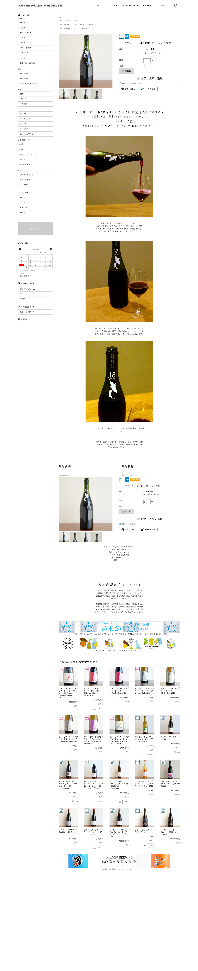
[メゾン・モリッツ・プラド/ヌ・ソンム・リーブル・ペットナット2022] (144, 769)
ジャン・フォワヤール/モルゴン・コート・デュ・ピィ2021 (93, 832)
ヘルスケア (24, 185)
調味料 (22, 159)
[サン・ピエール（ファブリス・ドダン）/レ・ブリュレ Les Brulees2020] (68, 724)
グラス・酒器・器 (26, 175)
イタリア (23, 104)
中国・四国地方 (26, 48)
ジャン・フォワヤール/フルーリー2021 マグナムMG (169, 832)
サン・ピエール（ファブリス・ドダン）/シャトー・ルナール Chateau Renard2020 (93, 740)
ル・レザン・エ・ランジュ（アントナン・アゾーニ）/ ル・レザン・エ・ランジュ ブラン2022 (93, 784)
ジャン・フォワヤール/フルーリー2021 (144, 831)
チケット (23, 197)
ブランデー (24, 192)
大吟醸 (22, 299)
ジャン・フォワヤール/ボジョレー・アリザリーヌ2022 (170, 783)
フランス (23, 99)
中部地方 (23, 43)
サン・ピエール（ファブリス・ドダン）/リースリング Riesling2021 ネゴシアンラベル (119, 740)
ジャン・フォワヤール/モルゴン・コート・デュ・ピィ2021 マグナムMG (119, 833)
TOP (60, 17)
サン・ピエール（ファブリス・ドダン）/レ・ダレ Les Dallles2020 (144, 690)
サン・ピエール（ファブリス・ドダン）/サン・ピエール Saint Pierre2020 (93, 691)
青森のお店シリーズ (27, 164)
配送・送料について (27, 312)
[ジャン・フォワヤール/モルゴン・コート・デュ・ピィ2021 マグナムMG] (119, 817)
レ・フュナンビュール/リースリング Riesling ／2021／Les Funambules (119, 784)
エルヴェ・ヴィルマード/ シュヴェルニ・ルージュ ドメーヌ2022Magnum (68, 784)
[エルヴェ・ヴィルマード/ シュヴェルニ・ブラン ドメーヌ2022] (144, 724)
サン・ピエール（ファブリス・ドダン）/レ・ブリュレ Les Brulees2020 (68, 739)
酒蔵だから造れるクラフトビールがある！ (119, 869)
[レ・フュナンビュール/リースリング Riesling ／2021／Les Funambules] (119, 769)
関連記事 (22, 319)
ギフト (22, 202)
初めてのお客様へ (27, 306)
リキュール (24, 53)
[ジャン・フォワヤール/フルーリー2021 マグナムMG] (170, 817)
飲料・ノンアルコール (28, 154)
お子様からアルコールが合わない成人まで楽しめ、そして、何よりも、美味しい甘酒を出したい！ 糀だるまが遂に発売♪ (119, 634)
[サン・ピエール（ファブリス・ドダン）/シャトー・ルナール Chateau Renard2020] (93, 724)
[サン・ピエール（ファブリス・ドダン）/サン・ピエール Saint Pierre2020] (93, 676)
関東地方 (23, 28)
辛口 (21, 294)
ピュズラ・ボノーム (27, 289)
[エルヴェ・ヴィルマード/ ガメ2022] (170, 724)
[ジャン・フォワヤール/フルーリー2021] (144, 817)
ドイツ (22, 109)
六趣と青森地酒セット (28, 83)
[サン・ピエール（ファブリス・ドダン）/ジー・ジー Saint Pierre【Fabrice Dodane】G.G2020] (68, 676)
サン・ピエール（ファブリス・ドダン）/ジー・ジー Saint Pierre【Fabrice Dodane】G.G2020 (68, 693)
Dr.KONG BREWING (27, 63)
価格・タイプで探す (65, 24)
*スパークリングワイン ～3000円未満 (83, 24)
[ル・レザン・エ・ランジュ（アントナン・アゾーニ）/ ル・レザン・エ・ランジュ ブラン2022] (93, 769)
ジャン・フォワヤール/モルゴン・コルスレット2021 (68, 832)
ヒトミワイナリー (73, 20)
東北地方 (23, 22)
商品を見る (151, 754)
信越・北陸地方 (26, 33)
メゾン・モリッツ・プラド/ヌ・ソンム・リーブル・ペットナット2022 (144, 783)
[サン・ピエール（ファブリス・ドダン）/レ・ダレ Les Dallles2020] (144, 676)
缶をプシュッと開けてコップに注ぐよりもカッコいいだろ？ (119, 651)
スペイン (23, 114)
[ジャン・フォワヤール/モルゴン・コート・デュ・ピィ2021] (93, 817)
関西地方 (23, 38)
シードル (23, 124)
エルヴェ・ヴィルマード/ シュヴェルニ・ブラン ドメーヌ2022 (144, 739)
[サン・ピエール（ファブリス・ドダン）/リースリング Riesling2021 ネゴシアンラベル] (119, 724)
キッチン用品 (25, 180)
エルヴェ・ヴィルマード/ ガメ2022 (169, 738)
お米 (21, 149)
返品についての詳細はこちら (131, 83)
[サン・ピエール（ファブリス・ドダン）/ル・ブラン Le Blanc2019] (170, 676)
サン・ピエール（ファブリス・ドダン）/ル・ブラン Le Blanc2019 (170, 690)
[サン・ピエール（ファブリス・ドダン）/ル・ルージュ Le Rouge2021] (119, 676)
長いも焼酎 (24, 73)
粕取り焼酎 (24, 78)
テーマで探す (25, 129)
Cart (163, 5)
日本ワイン (63, 20)
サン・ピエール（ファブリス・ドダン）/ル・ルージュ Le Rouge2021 (119, 690)
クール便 (23, 207)
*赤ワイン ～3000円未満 (80, 28)
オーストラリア (26, 119)
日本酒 (22, 212)
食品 (21, 144)
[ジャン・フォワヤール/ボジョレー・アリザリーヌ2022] (170, 769)
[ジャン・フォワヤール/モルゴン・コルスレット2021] (68, 817)
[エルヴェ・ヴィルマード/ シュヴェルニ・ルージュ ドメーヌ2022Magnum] (68, 769)
